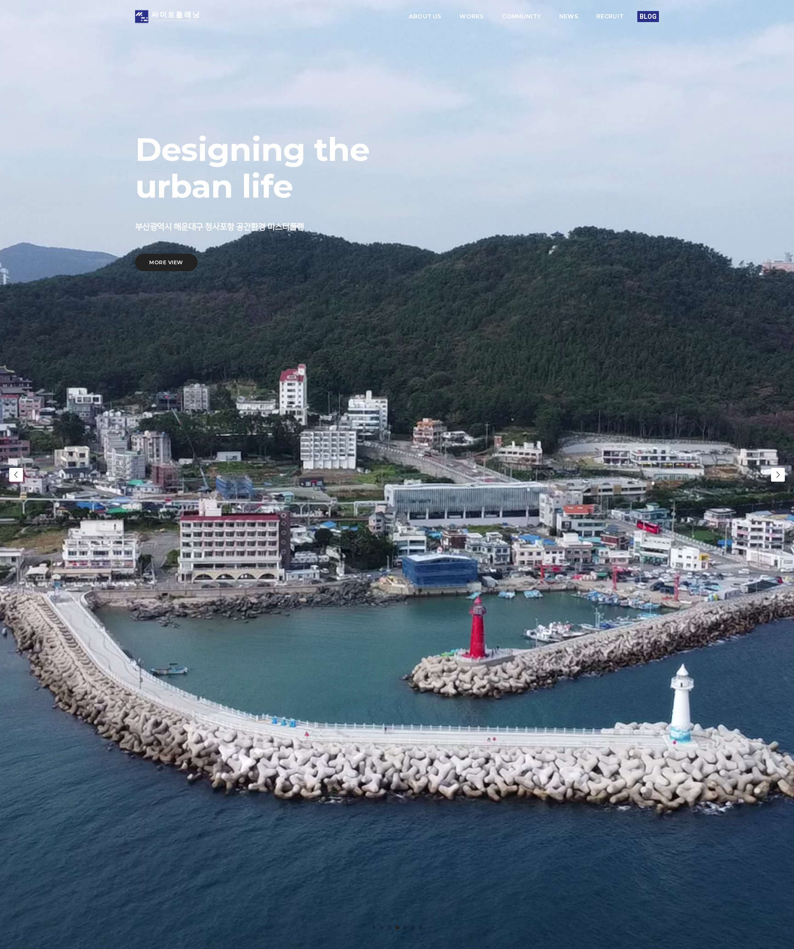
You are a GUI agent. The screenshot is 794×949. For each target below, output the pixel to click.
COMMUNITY (521, 16)
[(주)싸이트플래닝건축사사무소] (167, 17)
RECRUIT (610, 16)
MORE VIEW (166, 262)
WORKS (471, 16)
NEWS (568, 16)
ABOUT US (425, 16)
